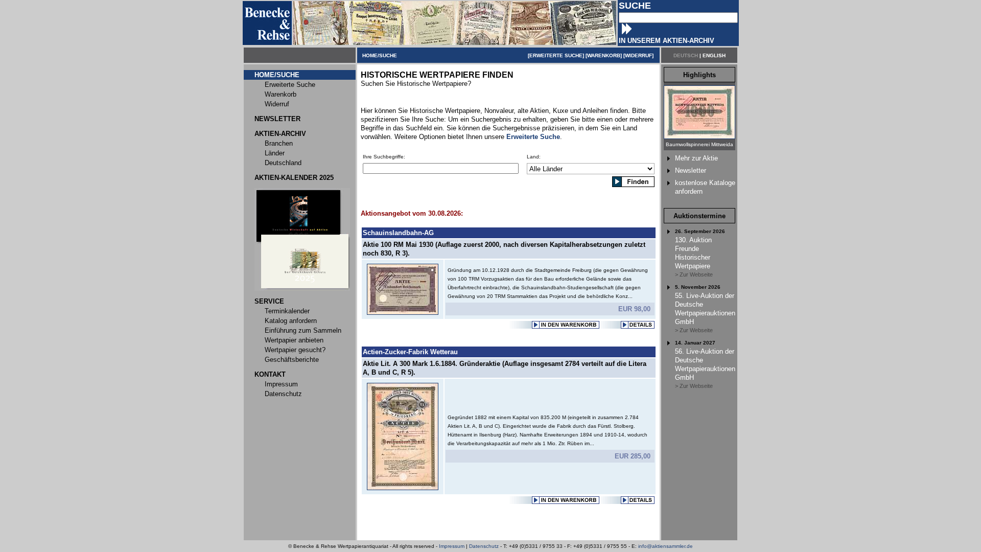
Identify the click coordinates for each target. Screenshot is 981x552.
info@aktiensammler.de (665, 546)
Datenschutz (484, 546)
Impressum (451, 546)
